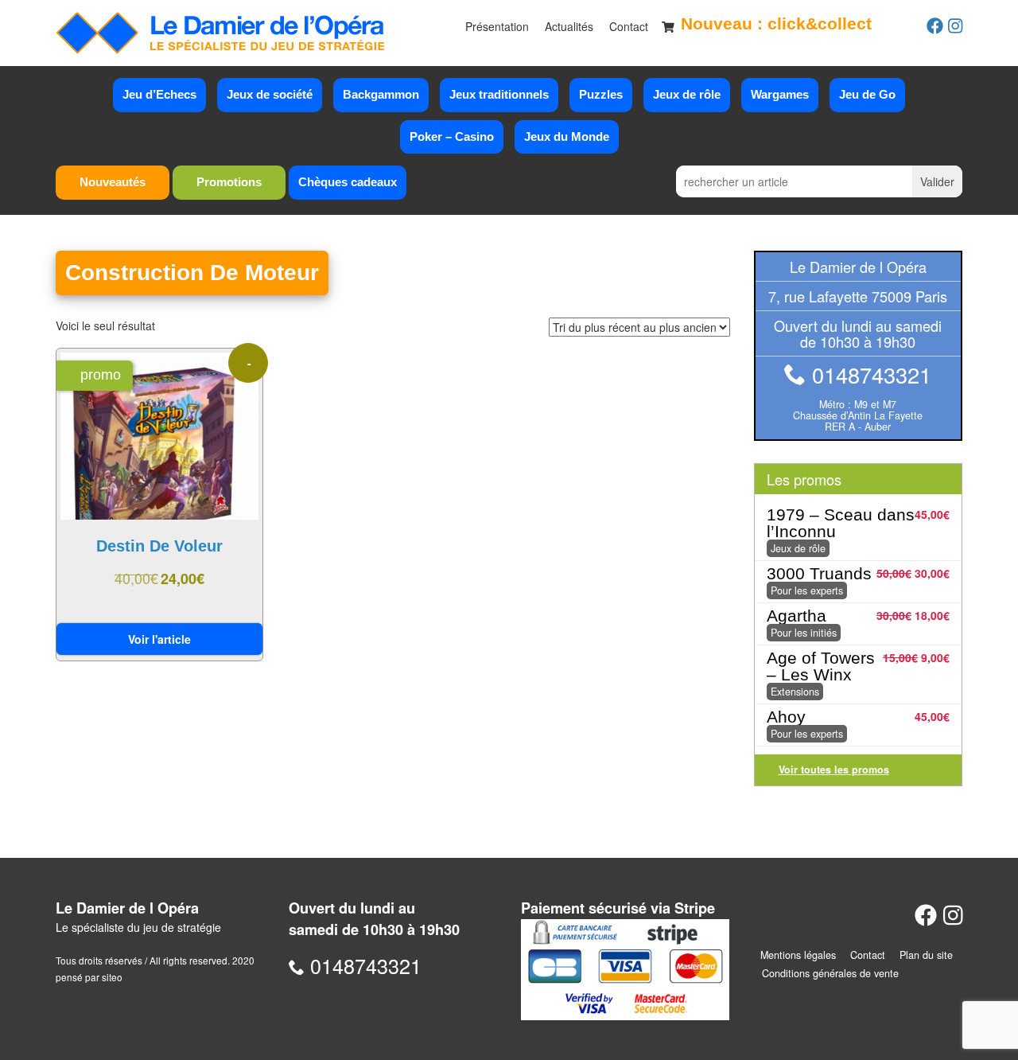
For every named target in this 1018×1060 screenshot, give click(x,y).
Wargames (780, 94)
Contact (628, 26)
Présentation (497, 26)
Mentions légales (798, 955)
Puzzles (601, 94)
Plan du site (926, 955)
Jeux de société (270, 94)
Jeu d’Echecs (159, 94)
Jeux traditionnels (499, 94)
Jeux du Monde (566, 136)
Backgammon (381, 94)
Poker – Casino (452, 136)
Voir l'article (159, 639)
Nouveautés (113, 182)
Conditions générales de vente (830, 973)
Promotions (229, 182)
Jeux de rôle (687, 94)
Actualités (569, 26)
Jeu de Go (867, 94)
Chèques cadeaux (347, 182)
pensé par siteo (89, 977)
